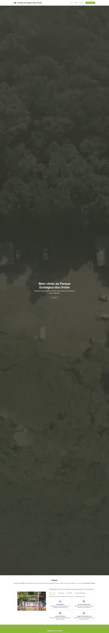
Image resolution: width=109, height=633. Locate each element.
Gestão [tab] (70, 593)
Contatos (81, 2)
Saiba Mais (54, 297)
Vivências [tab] (61, 593)
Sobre (71, 2)
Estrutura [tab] (52, 593)
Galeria (75, 2)
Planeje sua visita (90, 2)
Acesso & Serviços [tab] (81, 593)
